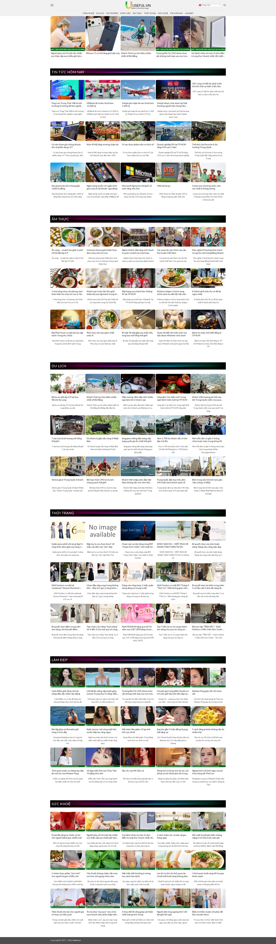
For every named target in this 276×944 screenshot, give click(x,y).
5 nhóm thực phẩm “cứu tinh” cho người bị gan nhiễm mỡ (66, 874)
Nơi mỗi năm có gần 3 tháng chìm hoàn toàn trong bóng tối (207, 439)
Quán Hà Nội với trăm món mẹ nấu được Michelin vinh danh (172, 334)
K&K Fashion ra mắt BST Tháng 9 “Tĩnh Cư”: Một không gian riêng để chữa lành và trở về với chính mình (173, 587)
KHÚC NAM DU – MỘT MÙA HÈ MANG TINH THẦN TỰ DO (172, 545)
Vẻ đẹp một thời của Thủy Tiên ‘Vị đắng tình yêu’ (102, 772)
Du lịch (100, 13)
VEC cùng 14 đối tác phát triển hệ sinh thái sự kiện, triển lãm (207, 85)
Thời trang (150, 13)
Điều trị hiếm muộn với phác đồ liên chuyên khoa (207, 913)
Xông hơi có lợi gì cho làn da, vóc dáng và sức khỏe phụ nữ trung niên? (173, 772)
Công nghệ (88, 13)
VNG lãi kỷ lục (163, 185)
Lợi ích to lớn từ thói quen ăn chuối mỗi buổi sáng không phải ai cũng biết (172, 875)
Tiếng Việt (205, 5)
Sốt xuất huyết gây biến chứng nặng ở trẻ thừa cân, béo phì (207, 836)
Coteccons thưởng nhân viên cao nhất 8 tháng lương (206, 187)
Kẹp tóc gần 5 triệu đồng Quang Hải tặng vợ (172, 730)
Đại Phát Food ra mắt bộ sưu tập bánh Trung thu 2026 (67, 334)
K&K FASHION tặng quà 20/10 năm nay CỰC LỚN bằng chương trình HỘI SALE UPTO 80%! (138, 628)
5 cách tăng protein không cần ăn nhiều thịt (208, 730)
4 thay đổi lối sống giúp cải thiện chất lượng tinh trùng (137, 913)
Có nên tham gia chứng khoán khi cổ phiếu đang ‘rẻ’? (66, 145)
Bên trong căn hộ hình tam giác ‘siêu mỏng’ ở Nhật (207, 481)
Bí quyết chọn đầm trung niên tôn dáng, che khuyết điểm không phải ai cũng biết (66, 628)
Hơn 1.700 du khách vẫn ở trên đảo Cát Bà (172, 439)
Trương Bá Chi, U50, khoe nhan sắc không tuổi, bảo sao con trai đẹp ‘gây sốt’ (171, 55)
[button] (52, 5)
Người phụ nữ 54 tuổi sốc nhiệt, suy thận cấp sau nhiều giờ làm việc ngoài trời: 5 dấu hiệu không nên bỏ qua (67, 55)
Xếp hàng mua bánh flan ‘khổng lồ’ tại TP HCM (137, 292)
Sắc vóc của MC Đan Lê (133, 770)
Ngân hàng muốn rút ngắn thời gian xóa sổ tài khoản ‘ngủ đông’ (102, 187)
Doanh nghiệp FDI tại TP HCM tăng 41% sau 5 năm (171, 145)
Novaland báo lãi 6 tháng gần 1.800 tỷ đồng (66, 187)
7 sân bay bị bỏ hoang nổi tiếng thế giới (67, 439)
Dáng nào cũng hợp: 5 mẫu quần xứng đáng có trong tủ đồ (137, 586)
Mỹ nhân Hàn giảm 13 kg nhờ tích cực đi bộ (136, 730)
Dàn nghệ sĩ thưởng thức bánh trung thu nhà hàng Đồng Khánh (208, 251)
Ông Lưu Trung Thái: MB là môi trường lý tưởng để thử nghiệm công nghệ (67, 105)
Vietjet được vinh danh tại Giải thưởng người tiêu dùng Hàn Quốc (172, 105)
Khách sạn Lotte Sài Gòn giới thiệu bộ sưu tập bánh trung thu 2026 (102, 293)
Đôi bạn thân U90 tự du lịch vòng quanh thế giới (100, 481)
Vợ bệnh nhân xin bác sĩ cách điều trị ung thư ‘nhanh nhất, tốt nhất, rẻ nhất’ (207, 55)
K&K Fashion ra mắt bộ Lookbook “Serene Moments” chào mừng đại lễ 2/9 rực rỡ (66, 587)
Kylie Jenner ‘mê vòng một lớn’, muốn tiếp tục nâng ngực (102, 730)
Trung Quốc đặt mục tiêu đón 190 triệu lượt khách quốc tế (171, 481)
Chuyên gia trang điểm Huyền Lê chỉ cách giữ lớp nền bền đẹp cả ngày (173, 692)
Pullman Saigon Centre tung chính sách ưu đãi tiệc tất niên (171, 292)
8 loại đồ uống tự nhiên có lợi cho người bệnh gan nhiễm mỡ (67, 836)
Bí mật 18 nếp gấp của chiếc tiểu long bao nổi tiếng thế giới (137, 334)
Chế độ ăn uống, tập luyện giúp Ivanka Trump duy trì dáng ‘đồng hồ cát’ (102, 692)
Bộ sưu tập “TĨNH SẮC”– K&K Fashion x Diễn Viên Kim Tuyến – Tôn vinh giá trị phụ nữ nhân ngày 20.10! (208, 628)
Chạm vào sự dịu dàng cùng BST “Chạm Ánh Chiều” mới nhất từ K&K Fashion (137, 545)
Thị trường (112, 13)
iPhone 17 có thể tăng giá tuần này (103, 53)
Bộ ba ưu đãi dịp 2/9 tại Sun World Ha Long (65, 398)
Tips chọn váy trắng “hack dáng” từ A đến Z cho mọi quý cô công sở (102, 628)
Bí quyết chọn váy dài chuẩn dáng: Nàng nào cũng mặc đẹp (206, 545)
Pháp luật (125, 13)
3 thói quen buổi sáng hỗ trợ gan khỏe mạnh (208, 874)
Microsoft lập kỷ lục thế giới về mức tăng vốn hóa (137, 187)
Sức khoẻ (163, 13)
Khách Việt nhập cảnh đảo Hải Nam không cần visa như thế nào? (136, 481)
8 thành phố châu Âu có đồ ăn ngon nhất (206, 292)
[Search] (225, 5)
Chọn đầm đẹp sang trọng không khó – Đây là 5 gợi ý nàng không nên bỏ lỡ (102, 587)
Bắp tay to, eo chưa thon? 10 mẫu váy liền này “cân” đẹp (100, 545)
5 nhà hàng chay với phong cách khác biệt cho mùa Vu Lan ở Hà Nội (67, 293)
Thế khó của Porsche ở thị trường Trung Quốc (204, 145)
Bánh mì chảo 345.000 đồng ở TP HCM (207, 334)
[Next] (224, 37)
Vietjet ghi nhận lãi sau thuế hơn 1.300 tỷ (138, 104)
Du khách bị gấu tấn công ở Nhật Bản (102, 439)
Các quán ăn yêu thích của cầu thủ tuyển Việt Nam (171, 251)
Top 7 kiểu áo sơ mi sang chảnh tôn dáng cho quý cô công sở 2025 (172, 628)
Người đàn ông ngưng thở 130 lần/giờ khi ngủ (172, 913)
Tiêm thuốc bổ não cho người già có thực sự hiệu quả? (68, 913)
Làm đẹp (189, 13)
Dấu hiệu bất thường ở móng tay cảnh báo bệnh (136, 874)
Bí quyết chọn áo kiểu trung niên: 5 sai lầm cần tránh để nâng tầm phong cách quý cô (208, 587)
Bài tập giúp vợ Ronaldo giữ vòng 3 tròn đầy (65, 730)
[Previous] (52, 37)
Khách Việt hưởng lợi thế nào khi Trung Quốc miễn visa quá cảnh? (206, 399)
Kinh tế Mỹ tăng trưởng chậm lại (102, 144)
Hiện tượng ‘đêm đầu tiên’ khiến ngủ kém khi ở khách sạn (137, 398)
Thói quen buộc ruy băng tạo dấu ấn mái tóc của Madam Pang (68, 772)
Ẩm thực (137, 13)
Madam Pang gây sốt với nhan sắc (207, 692)
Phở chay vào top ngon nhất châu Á (100, 334)
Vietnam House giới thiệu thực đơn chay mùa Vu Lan (102, 251)
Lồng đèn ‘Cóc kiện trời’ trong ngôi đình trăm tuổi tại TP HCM (172, 398)
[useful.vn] (138, 5)
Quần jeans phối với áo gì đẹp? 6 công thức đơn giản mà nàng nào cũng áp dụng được (68, 545)
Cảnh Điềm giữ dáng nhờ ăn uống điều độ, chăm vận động (66, 692)
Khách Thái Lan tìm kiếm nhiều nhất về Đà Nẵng (136, 54)
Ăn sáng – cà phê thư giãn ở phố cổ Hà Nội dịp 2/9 (67, 251)
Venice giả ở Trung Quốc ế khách (67, 479)
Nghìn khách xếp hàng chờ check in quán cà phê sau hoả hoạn (138, 251)
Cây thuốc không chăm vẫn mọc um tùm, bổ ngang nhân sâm (102, 874)
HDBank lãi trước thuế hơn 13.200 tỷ (100, 104)
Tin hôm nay (176, 13)
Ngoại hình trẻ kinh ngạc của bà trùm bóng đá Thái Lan (207, 772)
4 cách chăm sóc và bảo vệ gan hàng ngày (171, 836)
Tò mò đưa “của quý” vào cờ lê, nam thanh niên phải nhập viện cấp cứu (102, 913)
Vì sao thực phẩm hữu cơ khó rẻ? (138, 144)
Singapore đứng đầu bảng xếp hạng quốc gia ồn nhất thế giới (137, 439)
